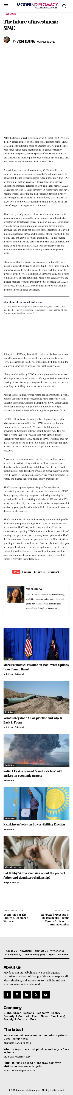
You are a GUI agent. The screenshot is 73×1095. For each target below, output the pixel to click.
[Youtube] (46, 994)
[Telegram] (47, 52)
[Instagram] (17, 994)
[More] (56, 52)
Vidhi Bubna (26, 41)
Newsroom (9, 780)
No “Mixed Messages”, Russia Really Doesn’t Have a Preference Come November (55, 919)
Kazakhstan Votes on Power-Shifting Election (34, 824)
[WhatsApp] (23, 52)
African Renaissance (14, 867)
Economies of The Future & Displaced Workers (16, 918)
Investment (53, 571)
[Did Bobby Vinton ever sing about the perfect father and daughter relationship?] (36, 852)
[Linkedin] (31, 52)
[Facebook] (7, 52)
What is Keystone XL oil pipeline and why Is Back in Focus (36, 1051)
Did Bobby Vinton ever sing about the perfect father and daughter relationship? (34, 875)
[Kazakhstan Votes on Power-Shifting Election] (36, 803)
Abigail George (11, 882)
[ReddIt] (39, 52)
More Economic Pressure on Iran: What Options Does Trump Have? (35, 1037)
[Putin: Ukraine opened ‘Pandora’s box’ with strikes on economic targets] (36, 750)
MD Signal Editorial (14, 674)
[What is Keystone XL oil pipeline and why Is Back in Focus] (36, 697)
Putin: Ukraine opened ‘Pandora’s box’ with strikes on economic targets (33, 773)
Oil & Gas (9, 712)
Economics (39, 571)
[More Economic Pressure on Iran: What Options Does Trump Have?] (36, 644)
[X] (15, 52)
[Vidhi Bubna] (7, 39)
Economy (11, 14)
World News (10, 765)
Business (26, 571)
